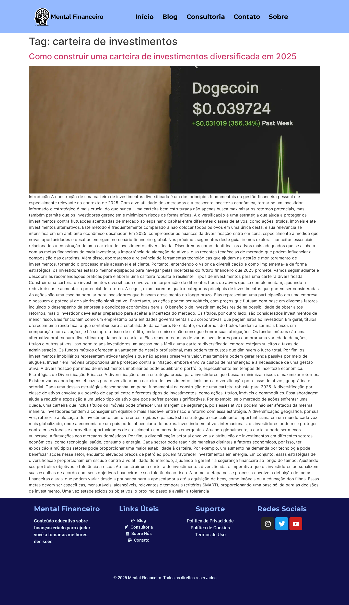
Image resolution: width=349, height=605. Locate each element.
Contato (247, 16)
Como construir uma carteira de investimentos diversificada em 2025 (163, 56)
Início (144, 16)
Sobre (278, 16)
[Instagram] (267, 523)
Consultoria (206, 16)
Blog (170, 16)
